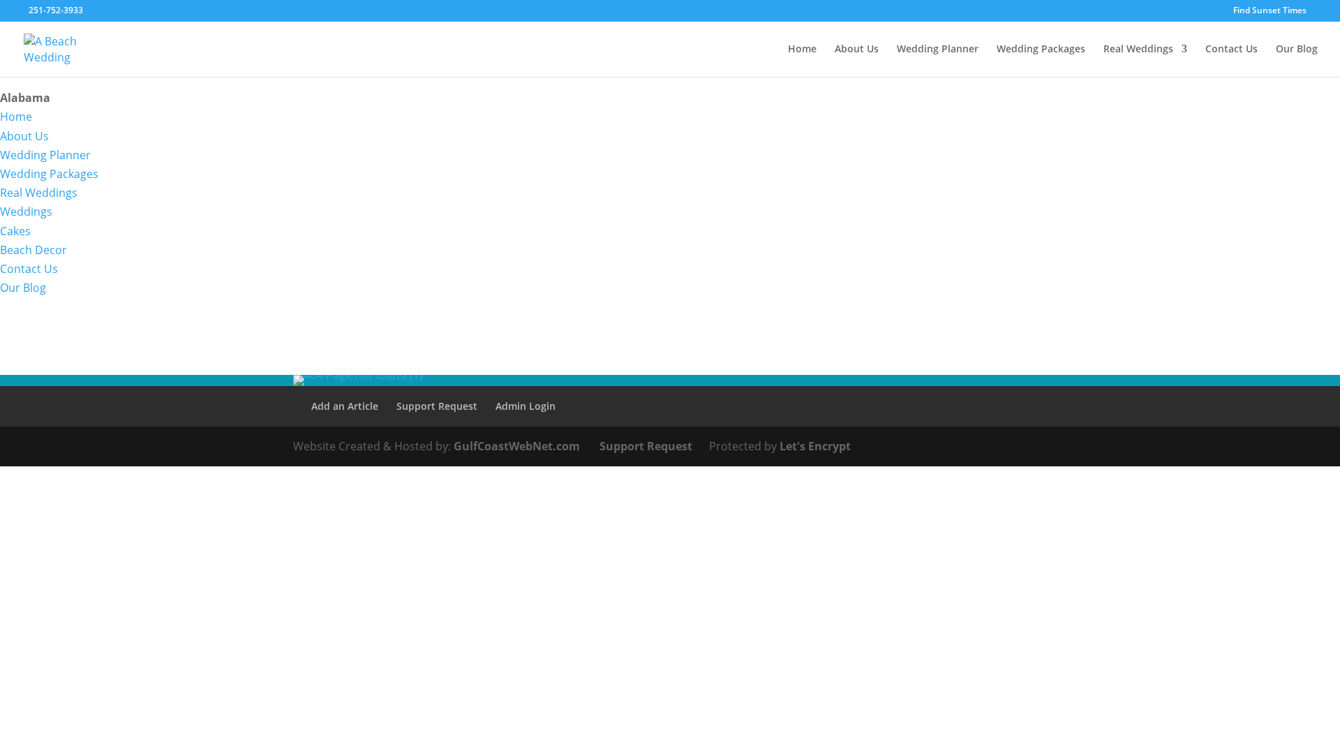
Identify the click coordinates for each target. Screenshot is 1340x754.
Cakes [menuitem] (15, 231)
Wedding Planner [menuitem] (45, 155)
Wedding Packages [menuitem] (49, 174)
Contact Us (1231, 49)
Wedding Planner (937, 49)
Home (802, 49)
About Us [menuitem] (24, 136)
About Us (857, 49)
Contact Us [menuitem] (29, 268)
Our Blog (1297, 49)
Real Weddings (1138, 49)
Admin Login (526, 406)
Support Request (436, 406)
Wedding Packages (1041, 49)
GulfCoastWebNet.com (517, 446)
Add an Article (344, 406)
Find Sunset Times (1269, 11)
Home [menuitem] (16, 116)
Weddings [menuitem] (26, 211)
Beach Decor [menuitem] (33, 250)
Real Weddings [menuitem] (38, 192)
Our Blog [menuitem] (23, 287)
